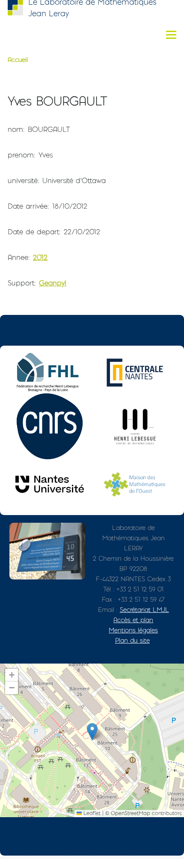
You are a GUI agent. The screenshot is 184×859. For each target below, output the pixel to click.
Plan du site (132, 640)
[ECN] (135, 372)
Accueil (18, 60)
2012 (40, 257)
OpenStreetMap (130, 813)
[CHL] (135, 427)
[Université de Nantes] (49, 484)
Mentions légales (133, 630)
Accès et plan (133, 620)
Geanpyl (52, 283)
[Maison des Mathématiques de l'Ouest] (135, 484)
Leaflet (91, 813)
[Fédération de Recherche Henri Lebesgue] (49, 373)
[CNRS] (49, 426)
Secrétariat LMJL (144, 610)
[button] (92, 731)
